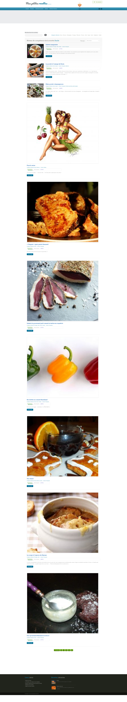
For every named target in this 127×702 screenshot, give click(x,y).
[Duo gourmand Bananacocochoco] (63, 603)
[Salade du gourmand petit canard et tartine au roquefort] (63, 290)
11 (69, 650)
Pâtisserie (78, 35)
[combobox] (93, 41)
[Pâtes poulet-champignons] (35, 90)
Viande (100, 35)
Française (67, 46)
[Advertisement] (63, 22)
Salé (86, 35)
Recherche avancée (39, 8)
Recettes (32, 8)
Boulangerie (69, 35)
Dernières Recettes (53, 8)
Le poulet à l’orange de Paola (55, 64)
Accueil (27, 8)
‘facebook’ (99, 9)
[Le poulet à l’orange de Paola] (35, 70)
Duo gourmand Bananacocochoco (38, 635)
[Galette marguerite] (35, 51)
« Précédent (57, 650)
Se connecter (98, 2)
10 (66, 650)
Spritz (58, 680)
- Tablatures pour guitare (29, 684)
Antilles (45, 167)
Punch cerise (31, 165)
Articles (46, 8)
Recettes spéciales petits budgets (72, 86)
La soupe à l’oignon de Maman (37, 555)
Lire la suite (49, 56)
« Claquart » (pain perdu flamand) (37, 244)
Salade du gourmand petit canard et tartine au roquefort (45, 323)
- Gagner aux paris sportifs (29, 686)
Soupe (89, 35)
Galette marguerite (52, 44)
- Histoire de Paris (28, 680)
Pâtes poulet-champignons (54, 84)
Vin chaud (30, 478)
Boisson (64, 35)
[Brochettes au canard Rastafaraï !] (63, 367)
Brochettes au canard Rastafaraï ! (37, 399)
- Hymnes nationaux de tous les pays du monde (33, 683)
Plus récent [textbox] (89, 40)
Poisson (82, 35)
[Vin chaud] (63, 446)
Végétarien (96, 35)
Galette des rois (60, 686)
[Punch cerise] (63, 133)
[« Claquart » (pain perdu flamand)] (63, 211)
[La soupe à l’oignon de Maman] (63, 522)
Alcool (61, 35)
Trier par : (82, 40)
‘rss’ (101, 9)
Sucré (92, 35)
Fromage (74, 35)
